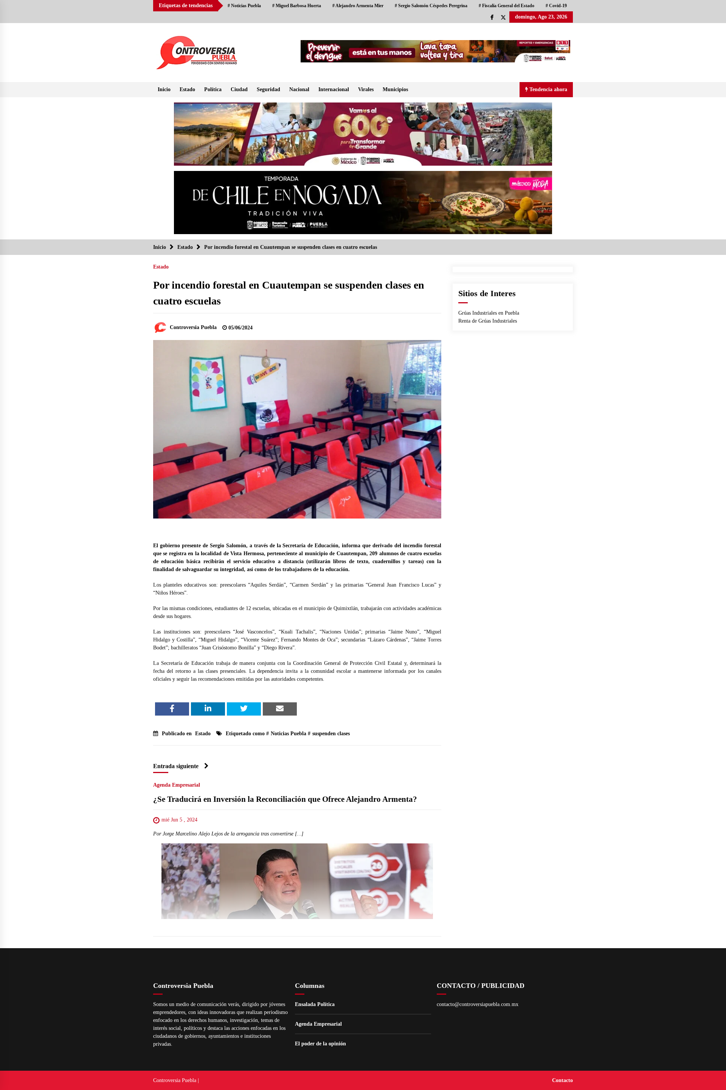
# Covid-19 (556, 5)
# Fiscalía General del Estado (506, 5)
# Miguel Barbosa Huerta (296, 5)
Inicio (164, 89)
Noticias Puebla (288, 733)
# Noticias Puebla (244, 5)
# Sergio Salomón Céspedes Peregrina (431, 5)
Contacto (562, 1080)
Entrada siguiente (176, 766)
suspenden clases (331, 733)
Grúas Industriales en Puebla (488, 313)
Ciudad (239, 89)
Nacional (299, 89)
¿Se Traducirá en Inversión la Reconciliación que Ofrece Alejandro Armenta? (285, 799)
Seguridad (268, 89)
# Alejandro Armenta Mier (357, 5)
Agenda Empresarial (176, 785)
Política (213, 89)
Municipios (395, 89)
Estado (187, 89)
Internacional (333, 89)
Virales (366, 89)
